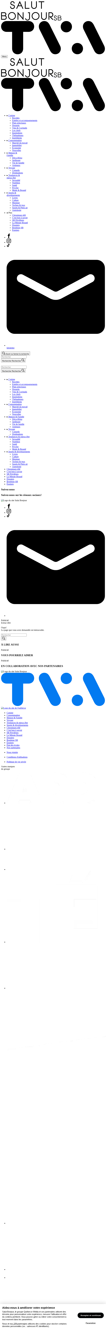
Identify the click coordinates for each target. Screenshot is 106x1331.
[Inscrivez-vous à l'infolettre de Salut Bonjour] (56, 615)
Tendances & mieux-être (17, 723)
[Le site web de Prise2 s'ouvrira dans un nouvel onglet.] (56, 988)
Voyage (10, 720)
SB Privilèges (12, 733)
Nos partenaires (13, 747)
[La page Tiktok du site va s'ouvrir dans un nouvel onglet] (8, 516)
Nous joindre (12, 752)
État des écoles (13, 745)
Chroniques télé (13, 728)
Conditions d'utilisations (17, 757)
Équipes (10, 742)
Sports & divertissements (17, 725)
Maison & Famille (14, 718)
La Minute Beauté (14, 735)
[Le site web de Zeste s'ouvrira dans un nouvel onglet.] (56, 1269)
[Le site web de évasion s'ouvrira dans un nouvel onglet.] (56, 869)
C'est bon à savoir (14, 730)
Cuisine (10, 713)
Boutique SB (12, 740)
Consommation (13, 715)
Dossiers (10, 737)
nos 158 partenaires (18, 1324)
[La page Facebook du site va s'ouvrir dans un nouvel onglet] (9, 507)
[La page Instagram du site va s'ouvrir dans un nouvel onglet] (9, 512)
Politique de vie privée (16, 762)
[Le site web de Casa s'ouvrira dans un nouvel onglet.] (56, 849)
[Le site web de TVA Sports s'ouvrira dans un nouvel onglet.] (12, 1277)
